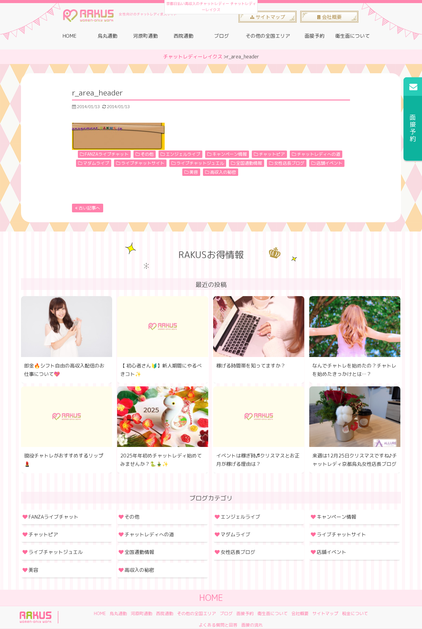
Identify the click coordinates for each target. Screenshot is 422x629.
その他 (147, 154)
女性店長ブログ (289, 163)
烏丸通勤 (107, 35)
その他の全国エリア (268, 35)
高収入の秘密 (223, 172)
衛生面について (352, 35)
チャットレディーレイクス (192, 56)
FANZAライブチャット (107, 154)
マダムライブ (96, 163)
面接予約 (314, 35)
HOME (69, 35)
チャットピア (272, 154)
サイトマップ (325, 613)
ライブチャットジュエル (200, 163)
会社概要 (300, 613)
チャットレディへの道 (318, 154)
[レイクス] (119, 17)
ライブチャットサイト (142, 163)
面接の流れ (252, 625)
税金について (355, 613)
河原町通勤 (145, 35)
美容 (193, 172)
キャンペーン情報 (229, 154)
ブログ (221, 35)
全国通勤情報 (249, 163)
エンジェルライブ (183, 154)
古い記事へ (89, 208)
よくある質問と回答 (218, 625)
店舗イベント (329, 163)
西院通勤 (183, 35)
